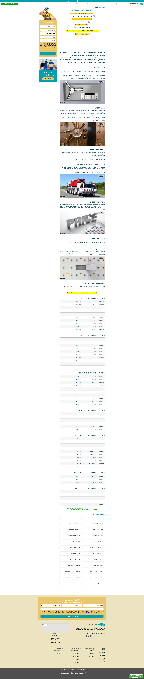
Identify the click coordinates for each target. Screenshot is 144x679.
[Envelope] (91, 636)
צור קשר (64, 3)
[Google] (88, 636)
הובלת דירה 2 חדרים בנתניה (72, 577)
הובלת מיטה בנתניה (98, 553)
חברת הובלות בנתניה (97, 523)
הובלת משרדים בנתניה (97, 565)
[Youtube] (86, 636)
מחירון (109, 3)
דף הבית (103, 7)
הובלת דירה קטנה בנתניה (73, 565)
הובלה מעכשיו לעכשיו (78, 3)
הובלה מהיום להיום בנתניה (96, 589)
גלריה (113, 3)
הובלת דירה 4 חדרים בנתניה (72, 571)
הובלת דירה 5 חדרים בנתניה (96, 571)
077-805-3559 (9, 4)
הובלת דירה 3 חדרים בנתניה (96, 577)
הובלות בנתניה (76, 583)
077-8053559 (48, 78)
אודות (120, 3)
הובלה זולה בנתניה (98, 541)
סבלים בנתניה (76, 541)
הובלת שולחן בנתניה (98, 529)
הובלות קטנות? (96, 3)
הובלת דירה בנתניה (98, 559)
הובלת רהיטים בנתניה (74, 523)
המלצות (116, 3)
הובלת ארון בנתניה (75, 553)
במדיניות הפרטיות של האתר (49, 48)
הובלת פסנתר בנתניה (97, 518)
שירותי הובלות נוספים (88, 3)
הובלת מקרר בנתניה (74, 529)
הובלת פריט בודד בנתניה (73, 518)
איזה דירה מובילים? (103, 3)
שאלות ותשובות (70, 3)
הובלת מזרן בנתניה (98, 535)
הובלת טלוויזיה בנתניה (74, 535)
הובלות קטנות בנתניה (97, 583)
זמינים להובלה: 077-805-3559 (82, 509)
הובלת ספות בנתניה (75, 547)
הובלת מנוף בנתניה (75, 559)
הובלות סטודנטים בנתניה (96, 547)
